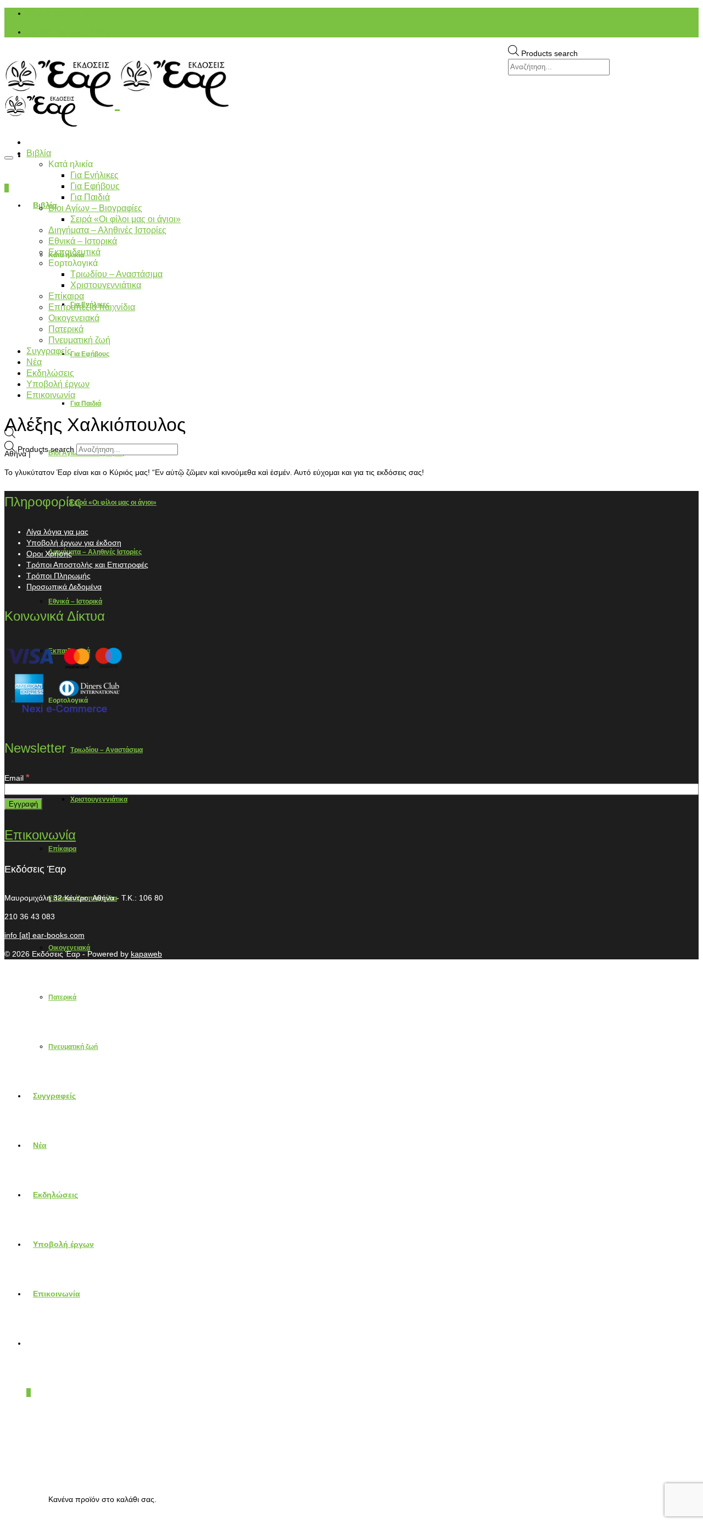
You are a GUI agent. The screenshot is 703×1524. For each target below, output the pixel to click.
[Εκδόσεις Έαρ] (351, 83)
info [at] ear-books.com (44, 935)
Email (17, 778)
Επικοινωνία (40, 834)
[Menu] (8, 157)
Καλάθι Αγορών (70, 31)
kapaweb (146, 953)
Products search (549, 53)
